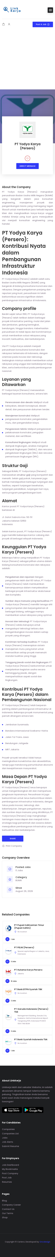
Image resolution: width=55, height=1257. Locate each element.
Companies (8, 1129)
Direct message (27, 166)
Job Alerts (7, 1141)
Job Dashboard (10, 1165)
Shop (5, 1217)
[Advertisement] (27, 60)
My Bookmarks (10, 1169)
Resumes (7, 1181)
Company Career (11, 1204)
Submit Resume (10, 1146)
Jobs (4, 1137)
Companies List (10, 1133)
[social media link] (27, 1248)
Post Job (7, 1177)
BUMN (18, 880)
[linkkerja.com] (12, 9)
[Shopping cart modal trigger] (3, 24)
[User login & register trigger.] (9, 24)
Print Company (14, 845)
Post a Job (41, 24)
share (13, 838)
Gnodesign (45, 1241)
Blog (4, 1200)
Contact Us (8, 1209)
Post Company (10, 1173)
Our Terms (7, 1213)
